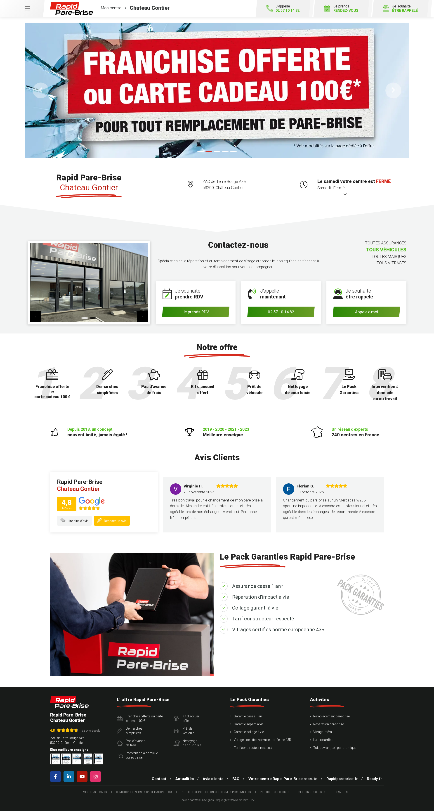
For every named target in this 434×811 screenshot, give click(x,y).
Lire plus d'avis (78, 521)
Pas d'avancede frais (135, 743)
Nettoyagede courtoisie (192, 743)
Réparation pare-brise (328, 724)
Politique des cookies (274, 792)
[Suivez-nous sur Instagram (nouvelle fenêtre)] (96, 776)
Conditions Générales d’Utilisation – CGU (144, 792)
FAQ (235, 778)
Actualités (184, 778)
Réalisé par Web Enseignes (197, 800)
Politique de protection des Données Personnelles (216, 792)
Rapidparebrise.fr (342, 778)
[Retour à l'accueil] (69, 702)
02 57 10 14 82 (281, 312)
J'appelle (288, 8)
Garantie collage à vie (249, 732)
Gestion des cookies (312, 792)
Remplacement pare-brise (331, 716)
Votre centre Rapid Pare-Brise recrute (282, 778)
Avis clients (213, 778)
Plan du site (343, 792)
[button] (41, 90)
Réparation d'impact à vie (260, 597)
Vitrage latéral (323, 732)
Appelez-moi (366, 312)
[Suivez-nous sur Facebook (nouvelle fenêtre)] (56, 776)
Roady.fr (374, 778)
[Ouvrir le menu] (22, 8)
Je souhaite (405, 8)
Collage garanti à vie (255, 608)
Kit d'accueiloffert (191, 718)
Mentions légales (95, 792)
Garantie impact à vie (248, 724)
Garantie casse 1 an (248, 716)
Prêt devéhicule (188, 731)
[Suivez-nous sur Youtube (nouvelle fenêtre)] (83, 776)
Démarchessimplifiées (134, 731)
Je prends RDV (195, 312)
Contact (159, 778)
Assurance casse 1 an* (257, 586)
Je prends (345, 8)
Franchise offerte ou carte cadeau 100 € (144, 718)
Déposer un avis (115, 521)
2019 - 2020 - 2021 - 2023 (226, 432)
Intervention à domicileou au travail (142, 755)
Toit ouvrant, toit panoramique (334, 748)
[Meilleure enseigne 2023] (98, 758)
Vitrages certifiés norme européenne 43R (278, 629)
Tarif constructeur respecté (263, 619)
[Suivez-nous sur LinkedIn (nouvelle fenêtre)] (70, 776)
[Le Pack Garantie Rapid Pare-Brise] (217, 90)
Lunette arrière (323, 740)
